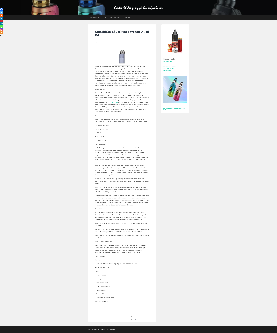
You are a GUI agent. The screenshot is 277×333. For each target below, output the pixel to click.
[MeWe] (1, 23)
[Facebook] (1, 9)
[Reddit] (1, 15)
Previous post (136, 316)
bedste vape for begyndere (170, 66)
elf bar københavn (113, 102)
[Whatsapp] (1, 26)
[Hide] (0, 35)
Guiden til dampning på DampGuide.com (138, 7)
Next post (135, 319)
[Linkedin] (1, 18)
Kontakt (128, 17)
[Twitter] (1, 12)
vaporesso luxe (168, 61)
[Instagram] (1, 29)
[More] (1, 32)
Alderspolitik (94, 17)
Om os (104, 17)
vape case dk (167, 63)
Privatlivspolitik (115, 17)
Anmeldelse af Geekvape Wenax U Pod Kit (122, 33)
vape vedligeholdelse (169, 68)
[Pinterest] (1, 21)
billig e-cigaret (167, 70)
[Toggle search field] (186, 17)
